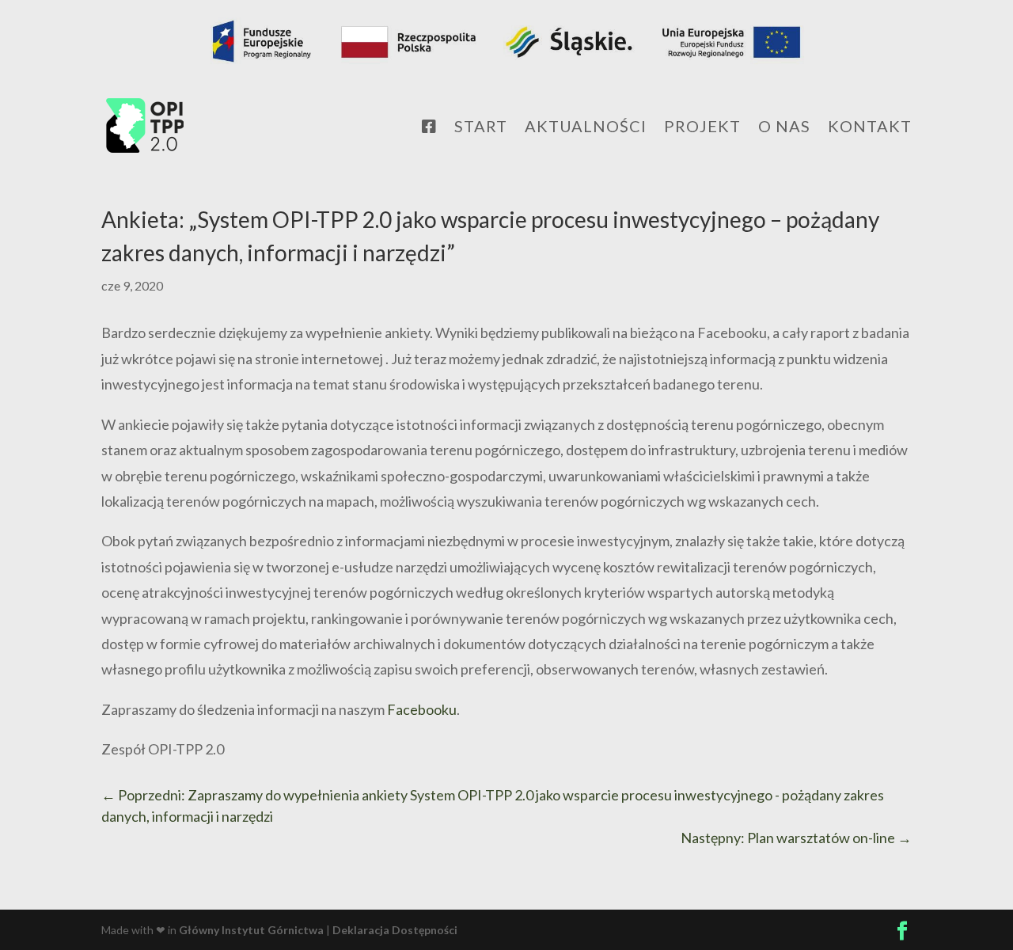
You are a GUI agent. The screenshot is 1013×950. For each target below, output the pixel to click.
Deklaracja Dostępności (394, 930)
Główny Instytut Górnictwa (251, 930)
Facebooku (422, 709)
